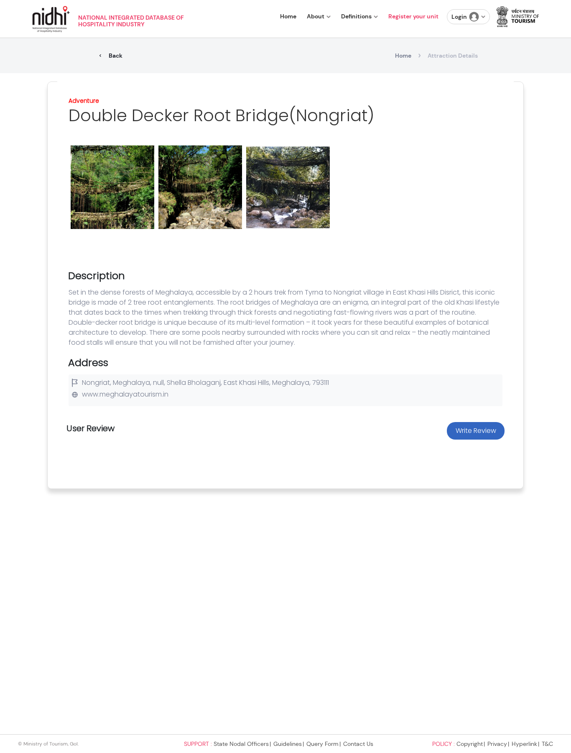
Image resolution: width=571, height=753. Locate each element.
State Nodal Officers (241, 744)
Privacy (497, 744)
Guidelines (287, 744)
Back (115, 55)
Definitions (356, 16)
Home (288, 16)
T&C (547, 744)
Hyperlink (524, 744)
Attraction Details (453, 55)
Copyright (469, 744)
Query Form (322, 744)
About (315, 16)
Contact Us (358, 744)
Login (459, 16)
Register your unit (413, 16)
